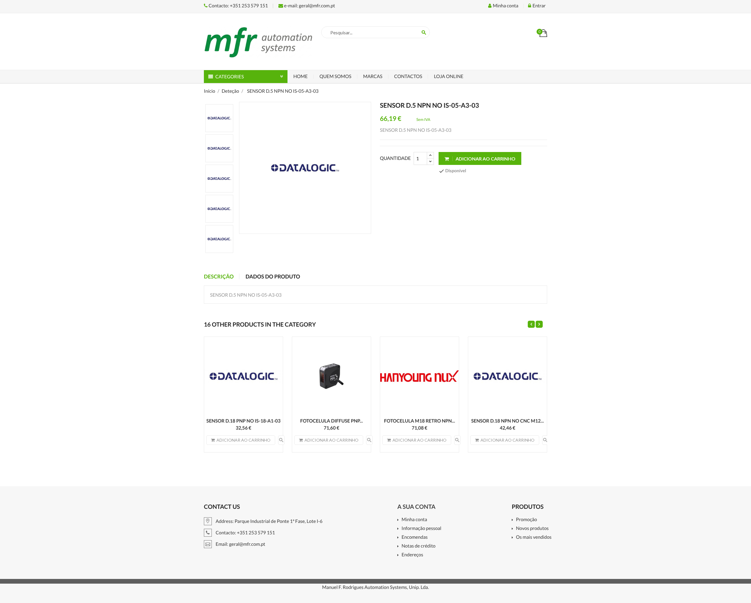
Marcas (373, 76)
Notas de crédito (418, 546)
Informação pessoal (421, 528)
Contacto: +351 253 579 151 (238, 6)
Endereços (412, 555)
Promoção (526, 519)
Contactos (408, 76)
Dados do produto (273, 276)
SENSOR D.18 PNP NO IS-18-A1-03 (244, 421)
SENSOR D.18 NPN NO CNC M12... (507, 421)
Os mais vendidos (534, 537)
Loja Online (448, 76)
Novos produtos (532, 528)
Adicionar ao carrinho (485, 158)
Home (300, 76)
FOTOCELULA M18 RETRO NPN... (419, 421)
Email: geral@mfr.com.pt (240, 544)
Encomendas (414, 537)
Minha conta (414, 519)
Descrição (219, 276)
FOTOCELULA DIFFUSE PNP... (331, 421)
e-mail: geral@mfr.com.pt (309, 6)
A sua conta (416, 506)
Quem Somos (335, 76)
